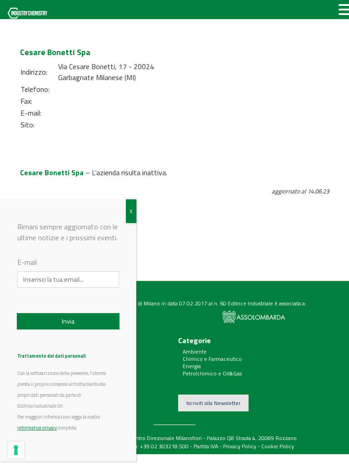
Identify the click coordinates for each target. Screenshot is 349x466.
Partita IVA (206, 446)
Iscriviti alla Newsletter (213, 403)
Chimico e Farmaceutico (212, 359)
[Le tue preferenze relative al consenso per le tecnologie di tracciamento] (16, 450)
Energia (192, 366)
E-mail (27, 262)
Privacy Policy (239, 446)
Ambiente (195, 351)
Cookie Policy (277, 446)
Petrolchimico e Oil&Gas (212, 373)
